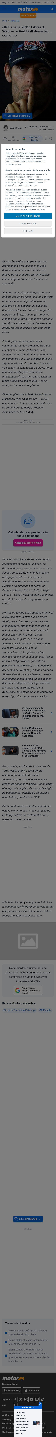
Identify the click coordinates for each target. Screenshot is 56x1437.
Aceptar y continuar (28, 216)
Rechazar (28, 231)
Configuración (28, 223)
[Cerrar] (40, 1404)
